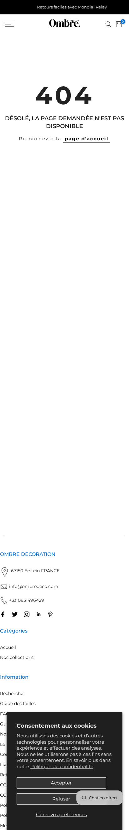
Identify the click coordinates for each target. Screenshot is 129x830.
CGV (5, 785)
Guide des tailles (18, 703)
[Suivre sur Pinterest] (50, 614)
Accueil (8, 647)
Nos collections (17, 657)
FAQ (5, 714)
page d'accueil (87, 139)
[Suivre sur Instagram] (26, 614)
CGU (5, 795)
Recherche (11, 693)
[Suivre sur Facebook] (3, 614)
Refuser (61, 799)
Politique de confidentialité (61, 766)
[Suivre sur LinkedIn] (38, 614)
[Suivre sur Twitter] (15, 614)
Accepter (61, 783)
